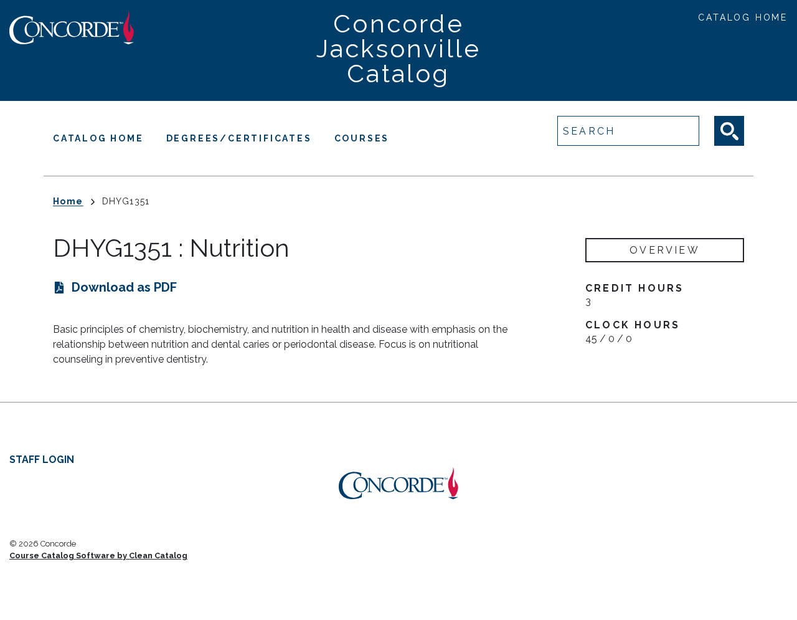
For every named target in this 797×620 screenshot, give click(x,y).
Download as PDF (124, 287)
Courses (362, 138)
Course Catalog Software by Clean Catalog (98, 555)
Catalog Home (743, 17)
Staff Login (41, 459)
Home (68, 201)
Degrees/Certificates (239, 138)
